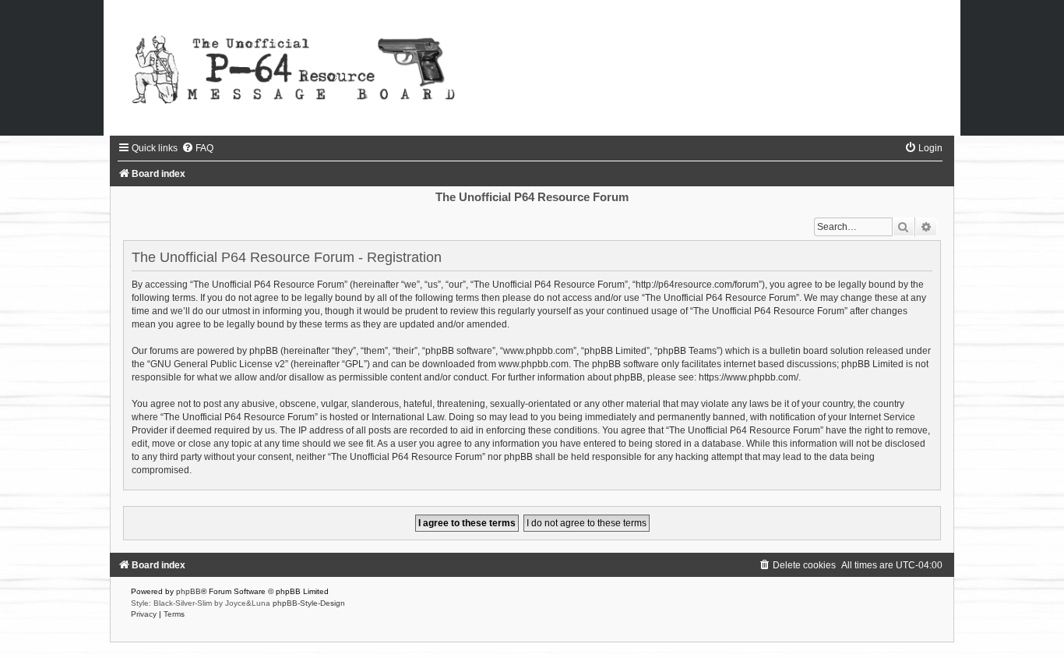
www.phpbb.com (534, 364)
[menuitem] (197, 148)
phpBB (188, 591)
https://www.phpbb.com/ (748, 377)
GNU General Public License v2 (217, 364)
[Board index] (532, 68)
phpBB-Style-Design (309, 603)
